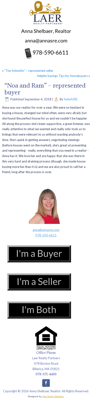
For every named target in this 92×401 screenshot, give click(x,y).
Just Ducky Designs (52, 396)
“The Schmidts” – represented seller (28, 71)
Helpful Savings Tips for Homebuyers (62, 76)
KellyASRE (71, 99)
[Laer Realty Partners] (46, 13)
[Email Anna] (46, 41)
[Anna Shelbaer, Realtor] (46, 32)
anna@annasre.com (46, 230)
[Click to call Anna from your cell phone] (46, 53)
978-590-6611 (46, 235)
